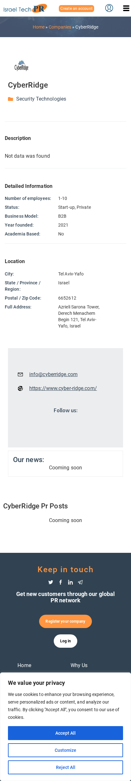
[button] (126, 8)
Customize (65, 750)
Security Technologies (41, 99)
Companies (60, 27)
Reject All (65, 767)
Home (39, 27)
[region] (65, 726)
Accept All (65, 733)
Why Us (79, 665)
